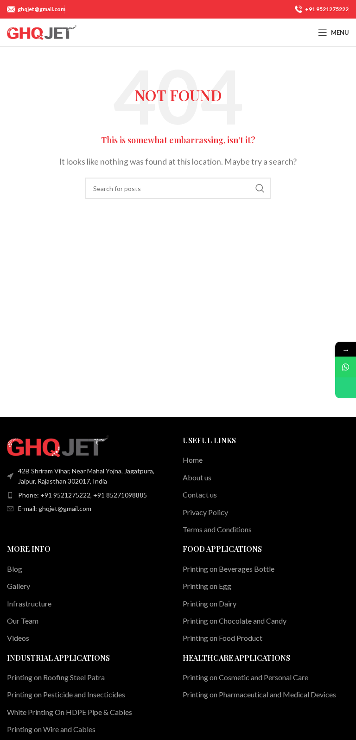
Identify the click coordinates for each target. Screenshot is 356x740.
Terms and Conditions (217, 529)
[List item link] (90, 495)
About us (197, 477)
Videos (18, 637)
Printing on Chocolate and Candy (234, 620)
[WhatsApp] (345, 367)
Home (193, 459)
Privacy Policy (205, 512)
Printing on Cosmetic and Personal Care (245, 677)
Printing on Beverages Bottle (228, 568)
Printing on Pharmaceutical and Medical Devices (259, 694)
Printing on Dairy (209, 603)
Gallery (18, 585)
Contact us (200, 494)
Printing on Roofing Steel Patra (56, 677)
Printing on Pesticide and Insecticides (66, 694)
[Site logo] (41, 31)
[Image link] (58, 444)
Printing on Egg (207, 585)
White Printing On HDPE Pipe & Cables (69, 712)
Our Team (22, 620)
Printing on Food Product (222, 637)
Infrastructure (29, 603)
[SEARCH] (260, 188)
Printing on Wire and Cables (51, 729)
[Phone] (345, 387)
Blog (14, 568)
